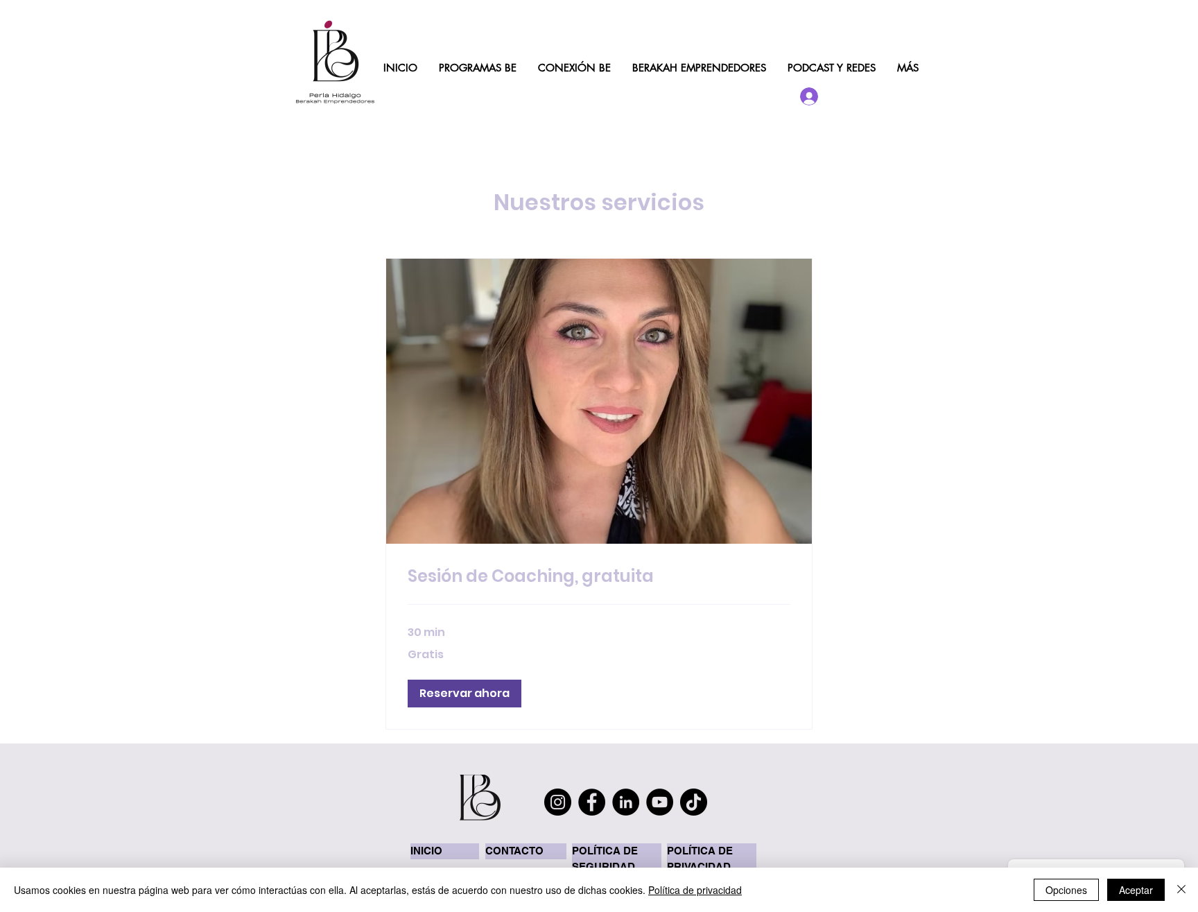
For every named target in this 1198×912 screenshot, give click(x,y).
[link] (599, 576)
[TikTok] (693, 802)
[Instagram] (557, 802)
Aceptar (1136, 890)
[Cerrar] (1181, 890)
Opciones (1066, 890)
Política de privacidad (695, 890)
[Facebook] (591, 802)
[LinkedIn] (625, 802)
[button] (464, 693)
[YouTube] (659, 802)
